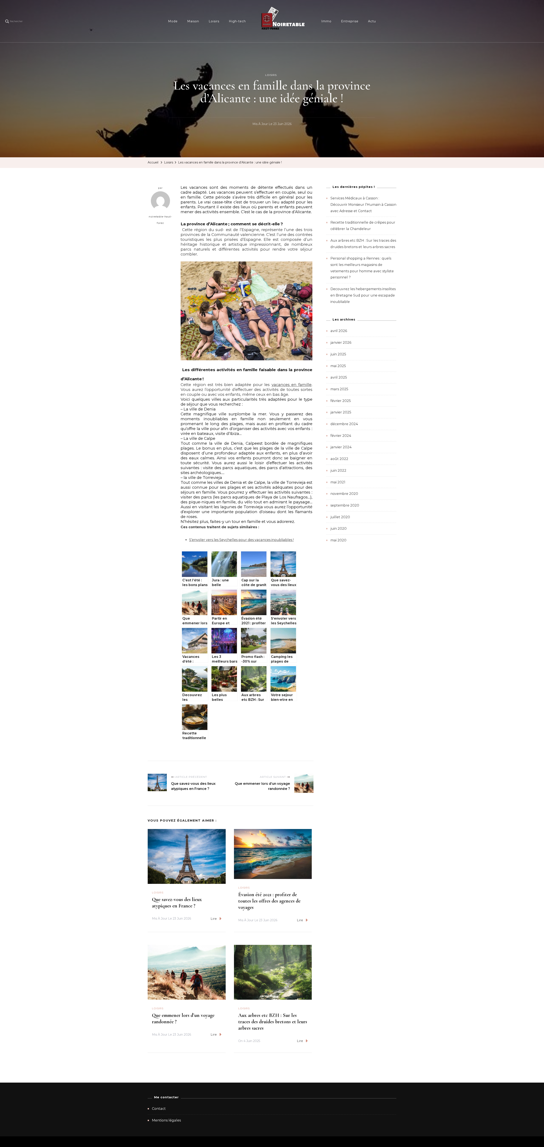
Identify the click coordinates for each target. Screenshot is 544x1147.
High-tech (237, 21)
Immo (326, 21)
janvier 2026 (340, 343)
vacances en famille (292, 384)
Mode (173, 21)
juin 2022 (338, 470)
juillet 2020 (340, 517)
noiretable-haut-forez (160, 219)
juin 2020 (338, 529)
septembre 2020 (344, 505)
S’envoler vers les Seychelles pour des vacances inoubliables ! (241, 540)
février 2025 (340, 401)
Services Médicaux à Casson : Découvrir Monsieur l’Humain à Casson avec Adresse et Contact (363, 204)
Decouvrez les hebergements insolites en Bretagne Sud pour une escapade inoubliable (363, 295)
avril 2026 (338, 331)
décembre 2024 (344, 424)
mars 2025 (339, 389)
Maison (193, 21)
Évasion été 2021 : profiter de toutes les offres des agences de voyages (269, 900)
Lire (214, 919)
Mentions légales (166, 1120)
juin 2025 (338, 354)
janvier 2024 (340, 447)
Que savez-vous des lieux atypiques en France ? (177, 902)
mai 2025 (338, 366)
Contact (159, 1109)
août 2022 (339, 459)
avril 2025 (338, 377)
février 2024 (340, 436)
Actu (372, 21)
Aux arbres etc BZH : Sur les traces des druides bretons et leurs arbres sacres (272, 1021)
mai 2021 (337, 482)
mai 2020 (338, 540)
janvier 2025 (340, 412)
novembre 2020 (344, 494)
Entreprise (349, 21)
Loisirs (214, 21)
